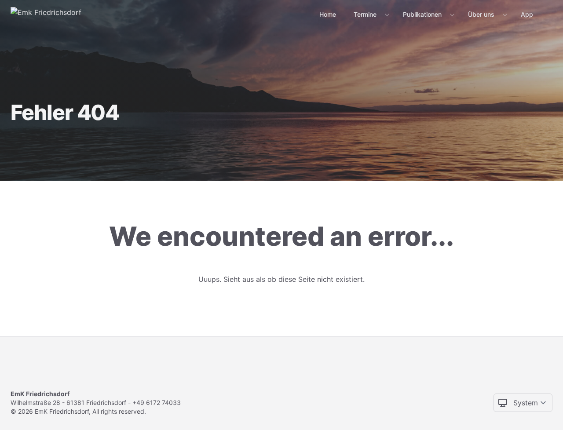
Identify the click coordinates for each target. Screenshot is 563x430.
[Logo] (46, 14)
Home (327, 14)
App (527, 14)
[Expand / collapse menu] (386, 14)
